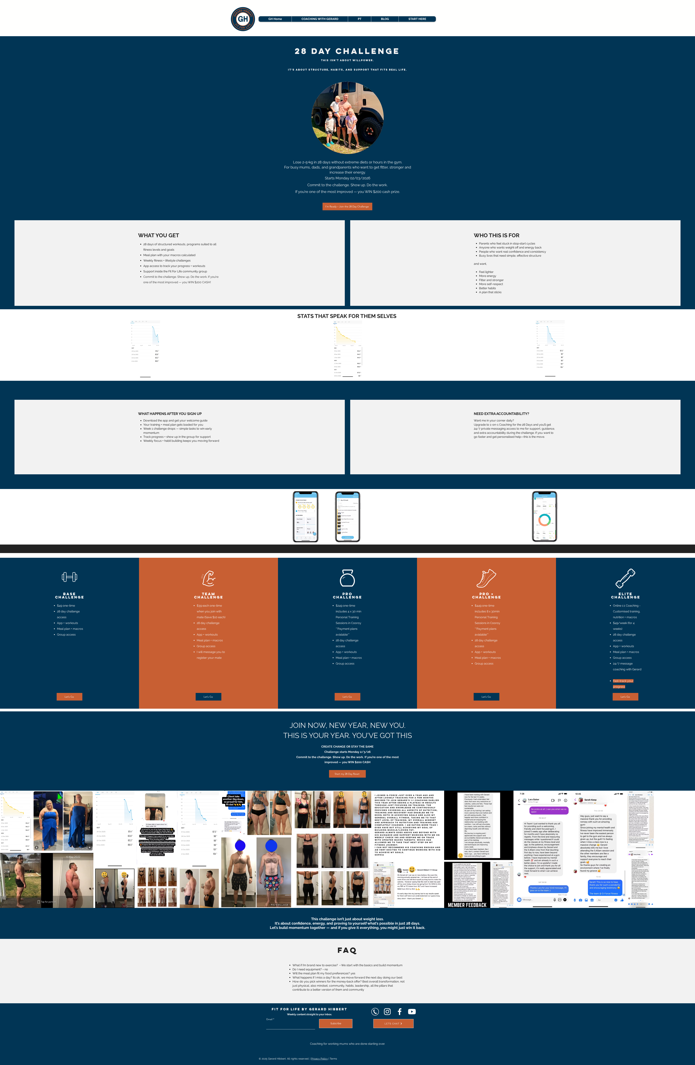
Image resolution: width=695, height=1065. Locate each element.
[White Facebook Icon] (399, 1011)
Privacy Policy (319, 1058)
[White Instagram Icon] (387, 1011)
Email (269, 1019)
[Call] (375, 1011)
